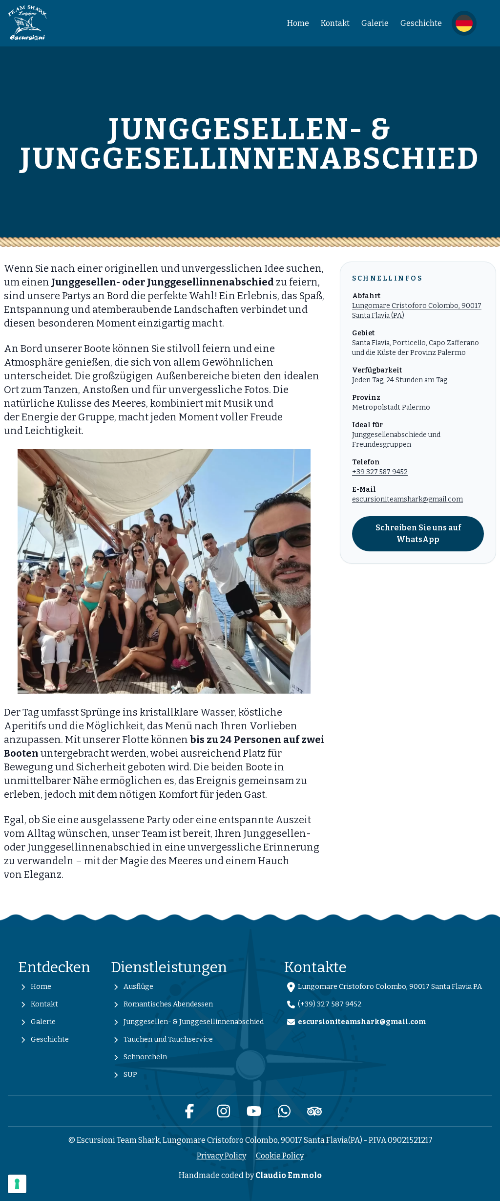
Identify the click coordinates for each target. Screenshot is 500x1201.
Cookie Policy (280, 1155)
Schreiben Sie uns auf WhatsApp (418, 533)
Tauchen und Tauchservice (168, 1039)
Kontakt (335, 23)
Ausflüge (138, 987)
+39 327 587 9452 (380, 472)
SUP (130, 1074)
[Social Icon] (189, 1111)
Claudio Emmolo (288, 1175)
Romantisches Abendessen (168, 1004)
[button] (464, 23)
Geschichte (421, 23)
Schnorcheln (145, 1057)
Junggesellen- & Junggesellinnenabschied (194, 1022)
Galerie (375, 23)
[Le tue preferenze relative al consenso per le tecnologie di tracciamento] (17, 1184)
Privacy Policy (221, 1155)
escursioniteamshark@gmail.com (407, 499)
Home (298, 23)
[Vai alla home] (27, 23)
